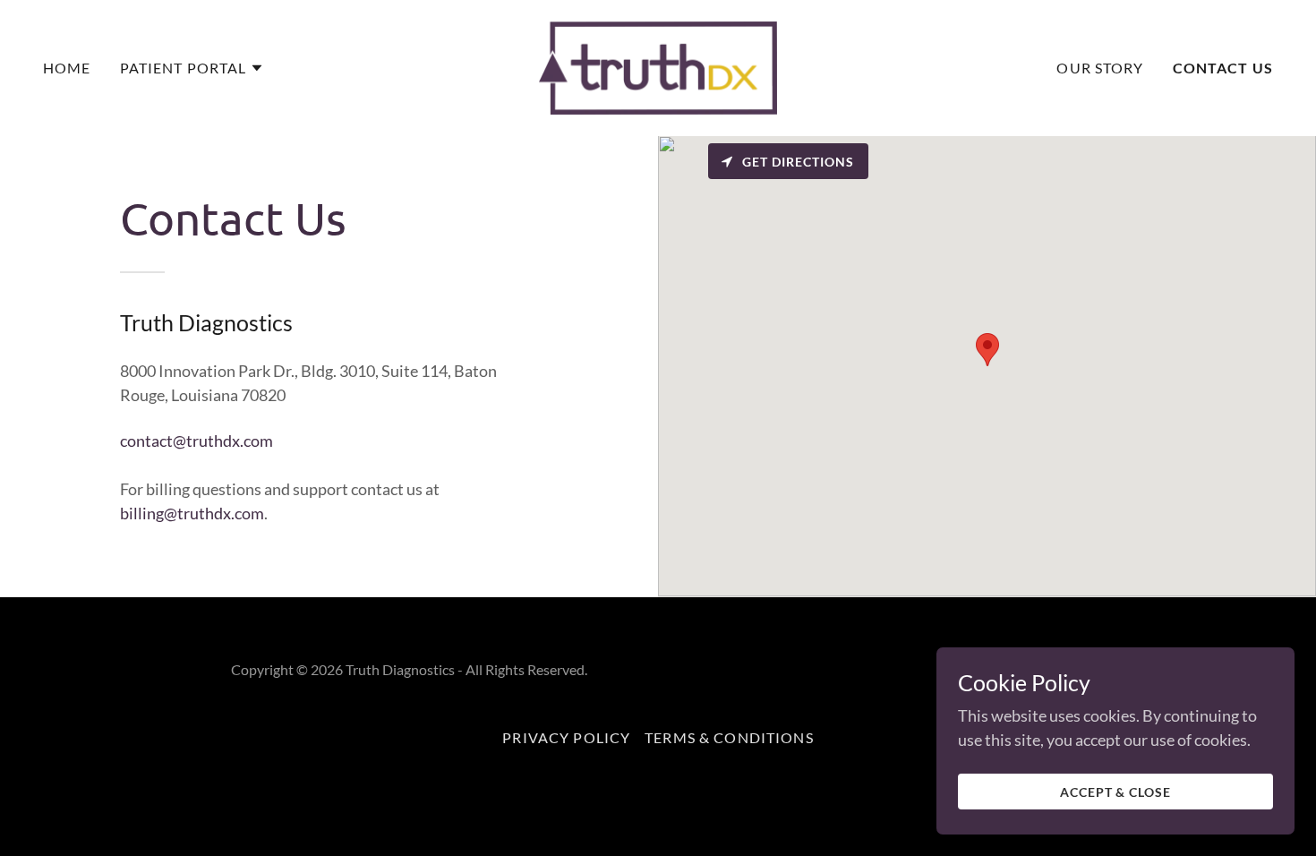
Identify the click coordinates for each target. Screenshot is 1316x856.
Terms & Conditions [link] (729, 737)
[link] (658, 66)
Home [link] (67, 67)
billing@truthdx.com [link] (192, 513)
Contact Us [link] (1223, 67)
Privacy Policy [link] (566, 737)
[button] (192, 68)
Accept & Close (1116, 792)
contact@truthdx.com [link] (196, 440)
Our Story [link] (1099, 67)
